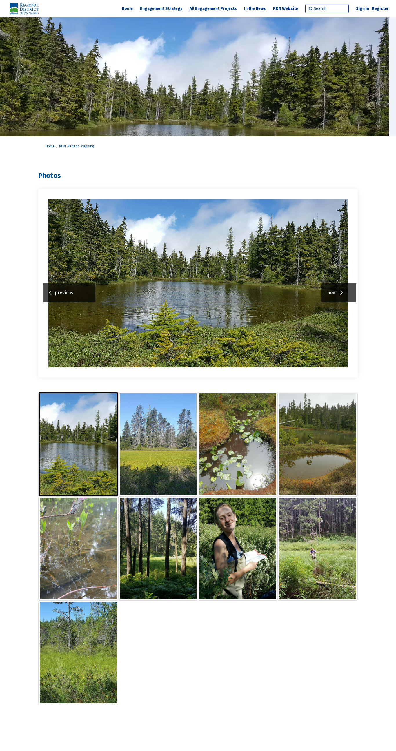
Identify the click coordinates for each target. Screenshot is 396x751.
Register (380, 8)
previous (64, 293)
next (332, 293)
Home (50, 146)
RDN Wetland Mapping (76, 146)
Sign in (362, 8)
